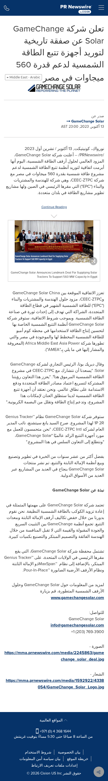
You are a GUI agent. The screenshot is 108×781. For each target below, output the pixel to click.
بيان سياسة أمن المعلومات (40, 758)
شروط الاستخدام (38, 752)
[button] (54, 88)
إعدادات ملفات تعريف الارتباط (54, 765)
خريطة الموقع (77, 758)
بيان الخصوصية (69, 752)
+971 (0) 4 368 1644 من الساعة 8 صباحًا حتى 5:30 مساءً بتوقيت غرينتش (53, 734)
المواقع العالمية (52, 720)
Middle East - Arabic (24, 77)
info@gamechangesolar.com (77, 625)
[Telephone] (6, 8)
